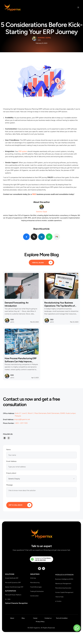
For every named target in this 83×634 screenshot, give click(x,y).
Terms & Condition (62, 618)
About (12, 618)
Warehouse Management (63, 583)
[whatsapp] (49, 236)
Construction (34, 596)
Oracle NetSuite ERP (11, 578)
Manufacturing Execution (63, 588)
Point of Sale (59, 597)
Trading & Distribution (37, 591)
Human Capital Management (64, 592)
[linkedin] (41, 236)
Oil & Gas (33, 578)
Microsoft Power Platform (13, 595)
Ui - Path (7, 599)
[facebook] (26, 236)
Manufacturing (34, 582)
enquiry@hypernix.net (22, 419)
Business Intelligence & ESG (64, 579)
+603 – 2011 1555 (21, 423)
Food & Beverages (36, 587)
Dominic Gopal (44, 38)
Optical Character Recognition (16, 603)
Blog (23, 618)
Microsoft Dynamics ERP (13, 582)
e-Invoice (58, 601)
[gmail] (56, 236)
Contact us (48, 618)
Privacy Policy (40, 621)
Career (35, 618)
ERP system (23, 151)
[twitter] (34, 236)
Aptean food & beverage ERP (14, 587)
